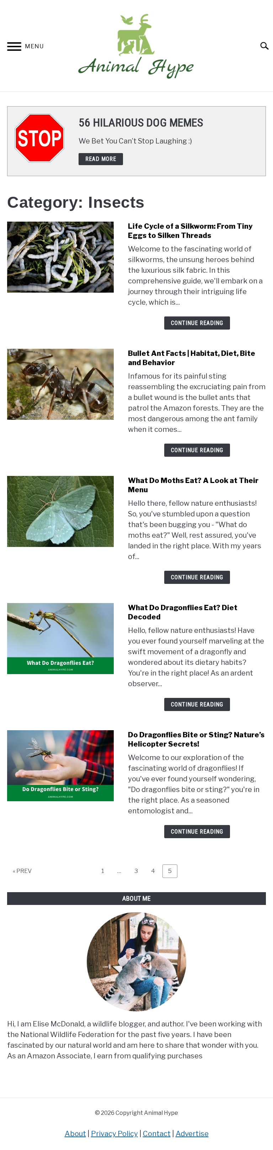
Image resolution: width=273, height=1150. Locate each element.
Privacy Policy (114, 1133)
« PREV (22, 871)
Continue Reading (197, 323)
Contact (157, 1133)
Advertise (192, 1133)
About (75, 1133)
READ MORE (100, 159)
